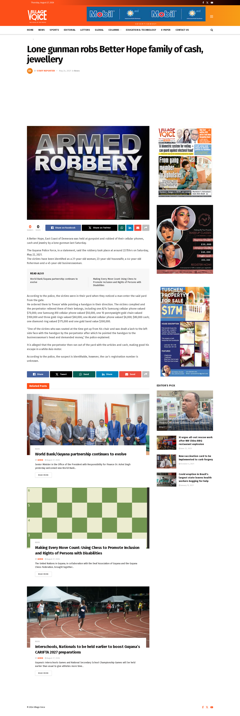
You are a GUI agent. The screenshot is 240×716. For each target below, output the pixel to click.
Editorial (70, 30)
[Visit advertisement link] (185, 162)
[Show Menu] (211, 16)
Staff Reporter (46, 71)
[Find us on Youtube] (212, 2)
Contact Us (182, 30)
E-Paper (166, 30)
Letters (85, 30)
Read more (45, 474)
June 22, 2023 (186, 448)
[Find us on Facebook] (203, 2)
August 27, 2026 (53, 460)
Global (99, 30)
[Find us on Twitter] (207, 2)
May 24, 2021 (65, 71)
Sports (54, 30)
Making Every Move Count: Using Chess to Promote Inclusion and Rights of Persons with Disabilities (117, 282)
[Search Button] (212, 30)
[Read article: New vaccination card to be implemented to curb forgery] (166, 461)
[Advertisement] (120, 98)
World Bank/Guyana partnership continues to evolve (80, 454)
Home (30, 30)
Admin (40, 460)
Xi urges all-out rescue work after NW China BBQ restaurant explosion (195, 441)
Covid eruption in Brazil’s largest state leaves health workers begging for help (195, 478)
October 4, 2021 (187, 464)
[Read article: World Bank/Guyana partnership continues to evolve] (88, 424)
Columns (113, 30)
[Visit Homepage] (37, 16)
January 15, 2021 (187, 485)
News (41, 30)
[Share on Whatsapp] (121, 228)
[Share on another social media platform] (145, 228)
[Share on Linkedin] (129, 228)
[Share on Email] (137, 228)
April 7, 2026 (166, 427)
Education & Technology (141, 30)
